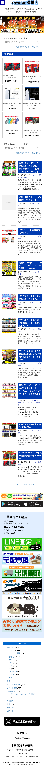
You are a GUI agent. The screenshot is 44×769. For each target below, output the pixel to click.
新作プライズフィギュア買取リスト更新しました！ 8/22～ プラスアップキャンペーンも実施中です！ (30, 391)
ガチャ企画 (15, 653)
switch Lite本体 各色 (12, 130)
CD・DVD (13, 671)
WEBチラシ (11, 708)
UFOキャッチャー (14, 685)
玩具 (32, 402)
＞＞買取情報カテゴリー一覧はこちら (26, 47)
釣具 (10, 677)
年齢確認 (10, 711)
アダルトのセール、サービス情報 (22, 694)
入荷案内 (10, 701)
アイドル (12, 674)
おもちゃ (34, 175)
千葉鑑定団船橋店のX (25, 721)
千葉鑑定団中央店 (22, 738)
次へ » (31, 484)
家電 (10, 663)
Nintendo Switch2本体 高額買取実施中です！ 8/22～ (30, 456)
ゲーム (33, 431)
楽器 (8, 704)
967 (25, 484)
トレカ (33, 236)
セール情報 (11, 691)
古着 (33, 203)
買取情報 (24, 177)
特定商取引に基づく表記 (14, 757)
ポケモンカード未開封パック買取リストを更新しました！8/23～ (29, 323)
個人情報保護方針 (32, 757)
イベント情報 (12, 688)
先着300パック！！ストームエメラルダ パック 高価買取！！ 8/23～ (30, 265)
